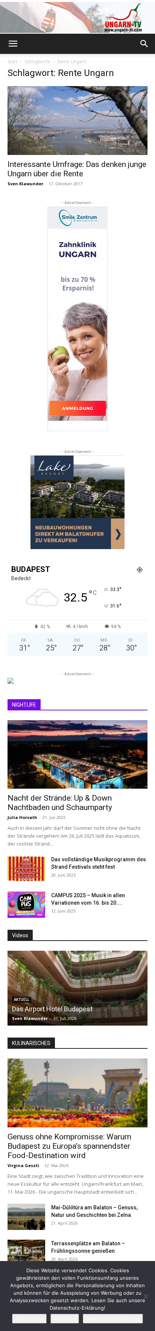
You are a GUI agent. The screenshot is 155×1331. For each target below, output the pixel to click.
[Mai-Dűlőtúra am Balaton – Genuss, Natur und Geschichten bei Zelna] (26, 1217)
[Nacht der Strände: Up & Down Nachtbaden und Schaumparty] (77, 754)
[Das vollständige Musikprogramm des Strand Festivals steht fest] (26, 869)
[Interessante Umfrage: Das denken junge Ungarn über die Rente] (77, 120)
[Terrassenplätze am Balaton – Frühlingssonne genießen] (26, 1253)
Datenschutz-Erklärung (113, 1319)
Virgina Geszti (23, 1165)
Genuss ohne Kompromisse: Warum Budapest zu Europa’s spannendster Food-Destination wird (69, 1146)
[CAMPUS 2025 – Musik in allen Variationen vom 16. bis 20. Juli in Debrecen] (26, 905)
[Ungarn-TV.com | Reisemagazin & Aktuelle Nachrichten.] (77, 17)
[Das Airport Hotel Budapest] (77, 988)
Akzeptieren (29, 1319)
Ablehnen (64, 1319)
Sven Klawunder (25, 183)
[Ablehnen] (145, 1296)
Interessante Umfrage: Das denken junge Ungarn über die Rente (77, 169)
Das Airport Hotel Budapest (52, 1009)
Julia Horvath (22, 817)
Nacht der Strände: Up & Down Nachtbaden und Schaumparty (60, 803)
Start (12, 61)
